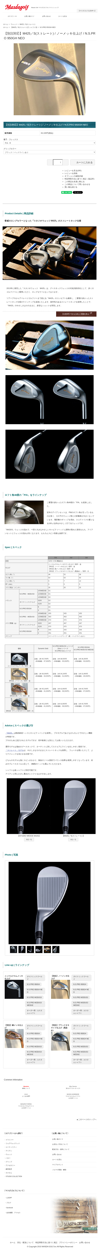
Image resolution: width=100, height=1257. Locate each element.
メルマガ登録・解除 (59, 1170)
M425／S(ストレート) (27, 24)
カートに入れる (84, 162)
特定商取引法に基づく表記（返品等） (80, 179)
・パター (7, 1158)
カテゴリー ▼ (12, 16)
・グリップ (8, 1162)
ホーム (5, 24)
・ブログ (8, 1203)
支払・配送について (25, 1242)
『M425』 (9, 733)
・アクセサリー (9, 1165)
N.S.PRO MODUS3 (34, 997)
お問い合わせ (46, 16)
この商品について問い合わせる (77, 184)
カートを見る (62, 16)
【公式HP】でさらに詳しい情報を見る (75, 314)
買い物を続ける (71, 187)
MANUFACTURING (26, 1106)
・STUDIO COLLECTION (13, 1176)
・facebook (9, 1208)
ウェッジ (14, 24)
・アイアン (8, 1151)
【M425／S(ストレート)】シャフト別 (24, 27)
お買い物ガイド (29, 16)
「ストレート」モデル (14, 750)
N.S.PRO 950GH (33, 984)
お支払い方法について (60, 1144)
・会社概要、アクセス (12, 1213)
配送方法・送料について (60, 1149)
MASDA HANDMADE (73, 1096)
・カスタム (8, 1173)
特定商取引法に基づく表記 (46, 1242)
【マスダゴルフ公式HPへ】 (87, 11)
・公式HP (8, 1198)
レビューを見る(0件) (73, 171)
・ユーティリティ (10, 1147)
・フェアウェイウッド (12, 1143)
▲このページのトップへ (86, 1119)
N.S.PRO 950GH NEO (47, 27)
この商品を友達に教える (75, 182)
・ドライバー (9, 1140)
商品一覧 (29, 839)
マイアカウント (57, 1165)
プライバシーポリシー (68, 1242)
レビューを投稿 (71, 173)
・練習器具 (8, 1169)
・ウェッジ (8, 1154)
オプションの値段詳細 (74, 176)
